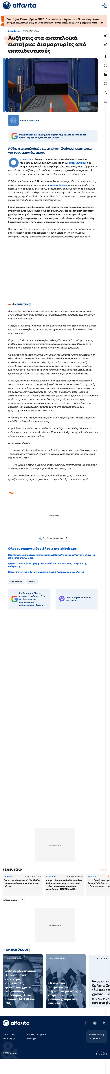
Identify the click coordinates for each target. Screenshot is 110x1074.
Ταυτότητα (31, 1038)
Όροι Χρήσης (9, 1034)
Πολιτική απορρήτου (36, 1034)
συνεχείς (27, 159)
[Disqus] (55, 652)
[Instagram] (95, 1023)
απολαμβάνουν (58, 184)
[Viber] (105, 84)
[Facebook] (105, 56)
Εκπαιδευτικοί (16, 581)
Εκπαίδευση (14, 31)
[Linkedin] (105, 75)
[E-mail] (105, 102)
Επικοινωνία (9, 1038)
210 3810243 (95, 1038)
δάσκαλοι (31, 581)
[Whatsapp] (105, 93)
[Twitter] (105, 65)
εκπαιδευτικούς (78, 162)
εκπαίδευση (18, 949)
